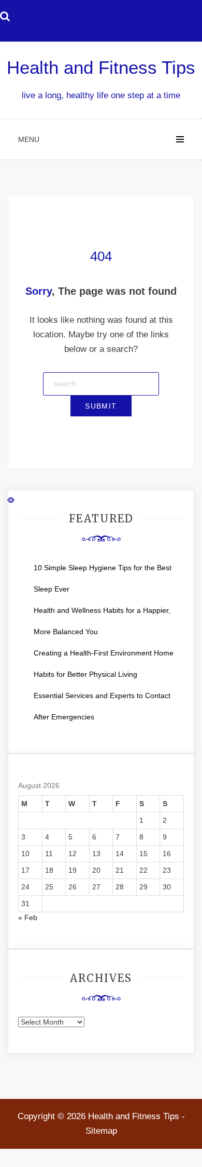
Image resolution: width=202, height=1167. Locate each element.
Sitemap (101, 1131)
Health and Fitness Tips (101, 67)
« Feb (27, 917)
